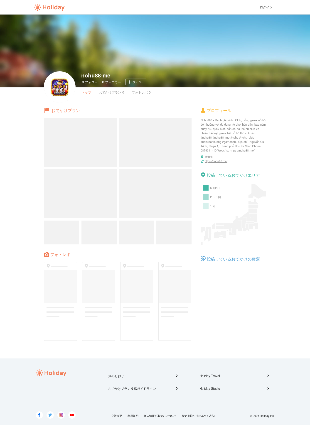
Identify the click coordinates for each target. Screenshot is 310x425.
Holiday (49, 7)
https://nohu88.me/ (216, 161)
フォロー (90, 82)
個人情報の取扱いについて (160, 416)
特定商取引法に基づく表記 (198, 416)
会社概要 (116, 416)
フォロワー (111, 82)
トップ (86, 92)
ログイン (266, 7)
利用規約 (133, 416)
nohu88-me (95, 75)
